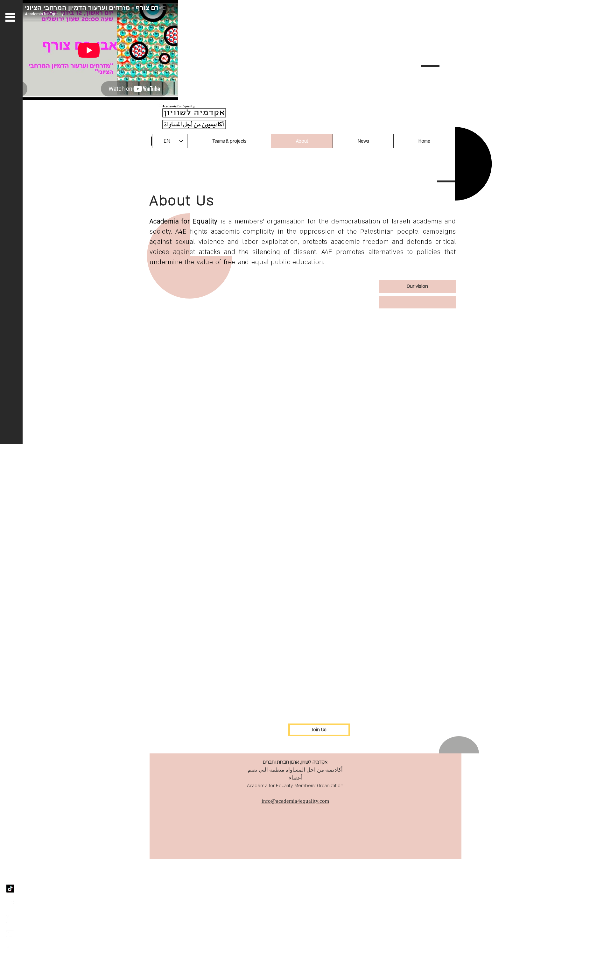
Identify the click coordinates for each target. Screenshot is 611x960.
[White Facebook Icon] (10, 904)
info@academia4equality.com (295, 801)
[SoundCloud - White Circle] (10, 919)
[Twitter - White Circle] (10, 950)
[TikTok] (10, 889)
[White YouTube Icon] (10, 934)
